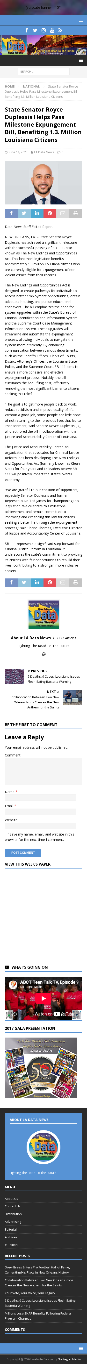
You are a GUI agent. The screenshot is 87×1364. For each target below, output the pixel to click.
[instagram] (43, 30)
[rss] (60, 30)
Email (9, 806)
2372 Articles (66, 638)
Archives (11, 1237)
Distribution (13, 1214)
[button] (80, 20)
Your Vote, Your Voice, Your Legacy (30, 1293)
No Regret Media (69, 1359)
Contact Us (13, 1206)
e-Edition (11, 1244)
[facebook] (26, 30)
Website (11, 820)
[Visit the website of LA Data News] (43, 654)
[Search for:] (44, 71)
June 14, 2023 (18, 152)
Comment (13, 755)
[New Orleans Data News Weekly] (43, 52)
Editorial (11, 1229)
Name (10, 791)
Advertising (13, 1221)
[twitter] (35, 30)
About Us (11, 1198)
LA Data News (44, 152)
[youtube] (52, 30)
